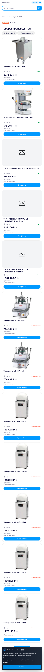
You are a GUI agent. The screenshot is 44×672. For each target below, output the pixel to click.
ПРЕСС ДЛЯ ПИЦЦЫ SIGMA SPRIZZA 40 (18, 117)
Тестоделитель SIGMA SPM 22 (15, 522)
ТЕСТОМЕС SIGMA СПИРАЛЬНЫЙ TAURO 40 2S (21, 168)
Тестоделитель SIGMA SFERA (14, 66)
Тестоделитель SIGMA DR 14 (14, 321)
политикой (31, 658)
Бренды (13, 17)
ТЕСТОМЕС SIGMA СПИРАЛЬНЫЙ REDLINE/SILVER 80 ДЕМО (16, 271)
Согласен (22, 667)
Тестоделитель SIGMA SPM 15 (15, 421)
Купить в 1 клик (22, 337)
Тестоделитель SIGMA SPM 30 (15, 572)
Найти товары (9, 8)
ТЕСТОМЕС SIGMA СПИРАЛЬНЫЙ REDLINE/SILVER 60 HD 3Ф (16, 220)
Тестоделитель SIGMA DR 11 (14, 371)
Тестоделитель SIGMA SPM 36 (15, 623)
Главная (5, 17)
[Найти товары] (39, 8)
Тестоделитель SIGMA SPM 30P (15, 472)
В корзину (22, 83)
